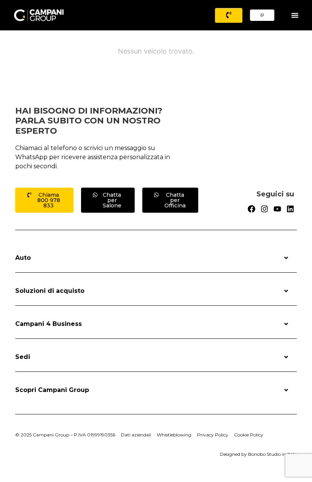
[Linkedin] (290, 209)
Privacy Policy (212, 435)
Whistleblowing (174, 435)
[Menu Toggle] (295, 15)
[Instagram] (264, 209)
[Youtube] (277, 209)
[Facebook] (251, 209)
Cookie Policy (248, 435)
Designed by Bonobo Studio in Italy (258, 454)
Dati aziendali (136, 435)
